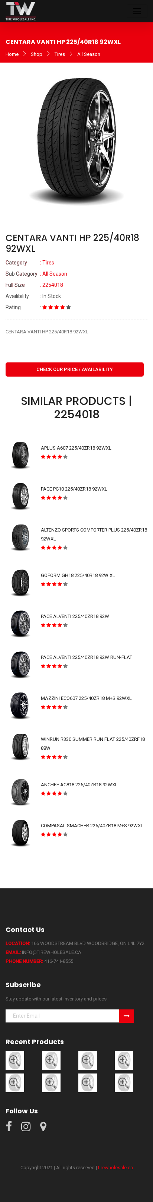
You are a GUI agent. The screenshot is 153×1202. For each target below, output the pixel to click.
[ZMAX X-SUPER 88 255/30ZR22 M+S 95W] (87, 1082)
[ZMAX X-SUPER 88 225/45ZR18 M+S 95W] (15, 1082)
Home (12, 54)
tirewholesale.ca (115, 1167)
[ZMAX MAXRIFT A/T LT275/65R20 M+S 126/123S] (51, 1060)
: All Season (36, 274)
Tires (60, 54)
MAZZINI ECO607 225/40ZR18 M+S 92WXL (86, 698)
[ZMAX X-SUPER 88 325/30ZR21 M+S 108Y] (124, 1082)
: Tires (30, 263)
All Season (88, 54)
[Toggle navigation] (137, 11)
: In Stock (33, 296)
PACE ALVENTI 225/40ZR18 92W (75, 616)
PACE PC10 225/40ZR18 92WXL (74, 489)
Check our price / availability (74, 369)
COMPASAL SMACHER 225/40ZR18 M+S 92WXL (92, 825)
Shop (36, 54)
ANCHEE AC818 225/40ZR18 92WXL (79, 784)
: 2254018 (34, 285)
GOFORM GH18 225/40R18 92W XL (78, 575)
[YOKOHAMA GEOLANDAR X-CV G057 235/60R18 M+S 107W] (15, 1060)
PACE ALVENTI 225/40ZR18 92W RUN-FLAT (86, 657)
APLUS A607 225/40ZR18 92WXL (76, 448)
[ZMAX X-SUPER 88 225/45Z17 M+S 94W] (51, 1082)
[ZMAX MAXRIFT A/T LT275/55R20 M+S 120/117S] (87, 1060)
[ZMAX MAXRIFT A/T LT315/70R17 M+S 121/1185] (124, 1060)
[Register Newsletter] (126, 1016)
